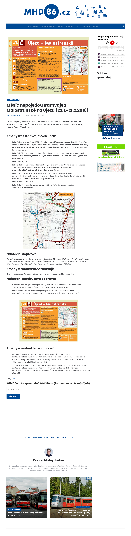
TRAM (52, 437)
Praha (40, 437)
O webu (95, 26)
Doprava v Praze (48, 26)
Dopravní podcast (73, 26)
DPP (13, 378)
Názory (60, 26)
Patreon (86, 26)
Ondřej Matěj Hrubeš (14, 116)
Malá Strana (32, 437)
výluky (71, 437)
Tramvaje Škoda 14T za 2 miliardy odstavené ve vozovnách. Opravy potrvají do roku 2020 (74, 513)
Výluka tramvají (61, 437)
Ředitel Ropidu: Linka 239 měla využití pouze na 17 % (25, 514)
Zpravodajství (33, 26)
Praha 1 (46, 437)
